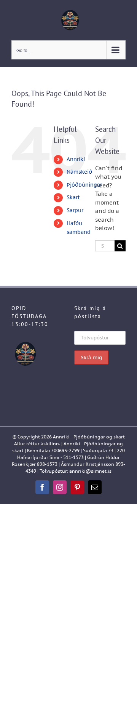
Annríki (76, 159)
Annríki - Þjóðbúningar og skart (89, 437)
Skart (73, 197)
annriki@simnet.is (90, 471)
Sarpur (75, 210)
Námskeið (79, 171)
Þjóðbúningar (84, 184)
